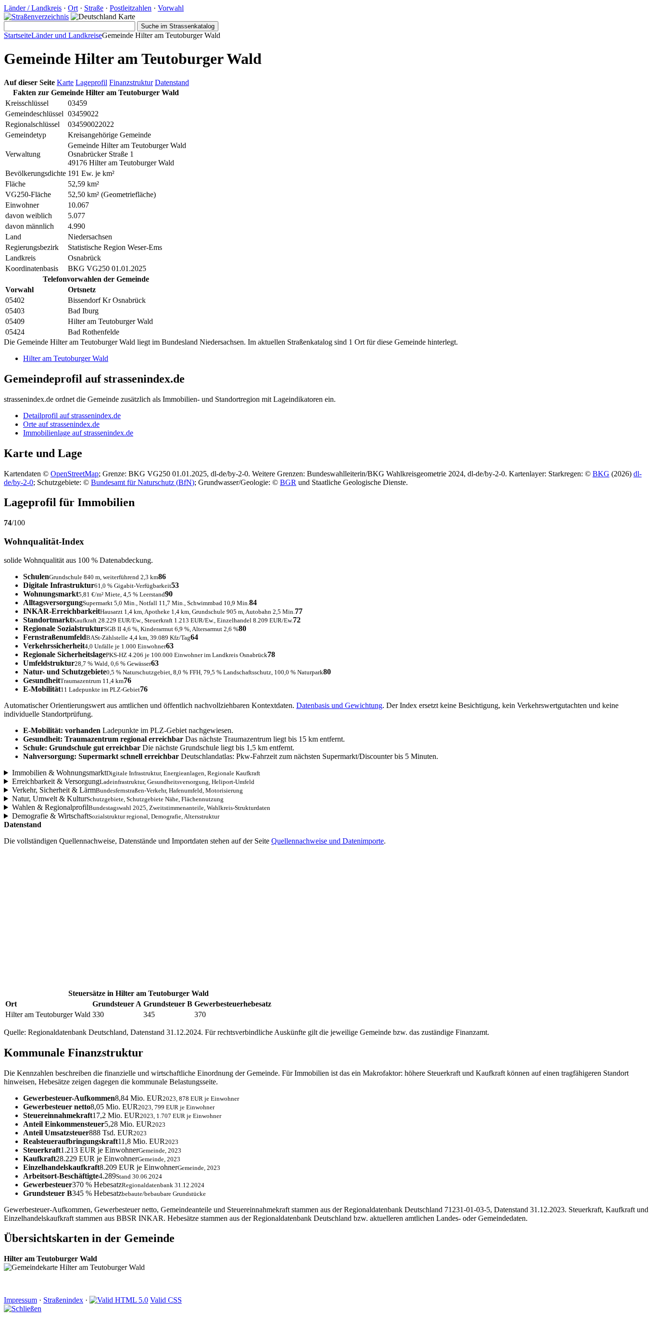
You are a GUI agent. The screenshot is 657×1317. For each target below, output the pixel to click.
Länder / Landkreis (33, 8)
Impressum (20, 1300)
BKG (601, 474)
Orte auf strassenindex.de (61, 424)
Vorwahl (171, 8)
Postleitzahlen (131, 8)
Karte (65, 82)
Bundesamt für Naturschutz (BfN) (142, 482)
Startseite (17, 35)
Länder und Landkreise (66, 35)
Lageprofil (91, 82)
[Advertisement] (292, 920)
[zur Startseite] (36, 16)
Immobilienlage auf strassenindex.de (78, 433)
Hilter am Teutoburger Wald (65, 358)
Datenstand (172, 82)
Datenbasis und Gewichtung (339, 705)
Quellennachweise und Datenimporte (327, 841)
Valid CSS (166, 1300)
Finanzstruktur (131, 82)
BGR (288, 482)
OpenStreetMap (75, 474)
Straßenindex (63, 1300)
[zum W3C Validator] (118, 1300)
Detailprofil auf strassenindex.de (72, 415)
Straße (93, 8)
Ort (73, 8)
